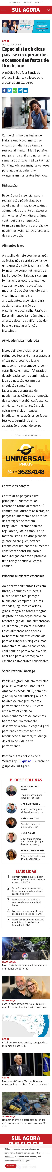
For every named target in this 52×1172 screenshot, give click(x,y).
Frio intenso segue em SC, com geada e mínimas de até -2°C (27, 912)
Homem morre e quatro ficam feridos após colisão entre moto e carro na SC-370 (28, 880)
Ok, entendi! (11, 1166)
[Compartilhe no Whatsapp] (15, 90)
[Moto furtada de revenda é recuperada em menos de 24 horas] (26, 948)
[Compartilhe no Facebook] (4, 90)
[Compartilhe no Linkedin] (25, 90)
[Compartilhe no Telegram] (20, 90)
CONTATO (39, 3)
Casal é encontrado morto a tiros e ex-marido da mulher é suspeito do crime (27, 891)
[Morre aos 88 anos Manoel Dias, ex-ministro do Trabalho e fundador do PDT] (26, 1064)
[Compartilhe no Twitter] (9, 90)
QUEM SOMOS (14, 3)
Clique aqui (26, 761)
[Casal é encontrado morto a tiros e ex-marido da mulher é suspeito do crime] (26, 987)
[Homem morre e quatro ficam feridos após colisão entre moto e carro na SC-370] (26, 1103)
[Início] (26, 11)
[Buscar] (48, 10)
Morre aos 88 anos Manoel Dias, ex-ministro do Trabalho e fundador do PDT (28, 923)
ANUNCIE (27, 3)
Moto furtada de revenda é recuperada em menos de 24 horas (26, 902)
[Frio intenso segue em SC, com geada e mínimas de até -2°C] (26, 1026)
